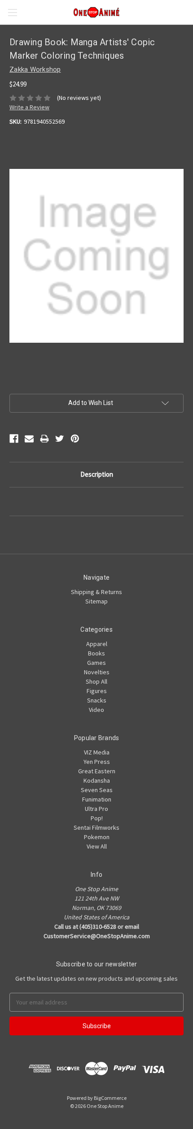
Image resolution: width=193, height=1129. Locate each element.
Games (96, 663)
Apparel (96, 644)
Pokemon (97, 837)
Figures (97, 691)
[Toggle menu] (12, 12)
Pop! (97, 818)
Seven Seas (97, 790)
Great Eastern (96, 771)
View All (97, 846)
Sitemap (96, 601)
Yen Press (96, 762)
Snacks (96, 700)
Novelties (97, 672)
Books (96, 653)
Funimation (96, 799)
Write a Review (29, 107)
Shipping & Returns (96, 592)
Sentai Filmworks (96, 827)
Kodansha (96, 780)
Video (96, 710)
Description (96, 474)
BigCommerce (110, 1098)
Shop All (96, 681)
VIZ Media (97, 752)
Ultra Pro (96, 809)
